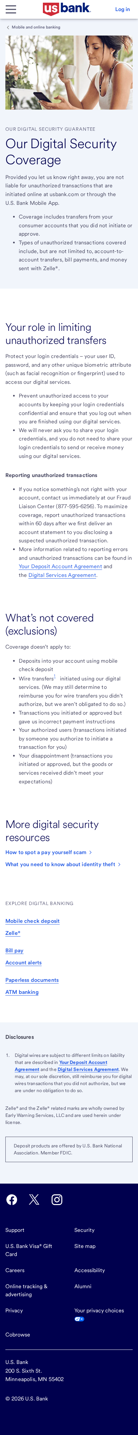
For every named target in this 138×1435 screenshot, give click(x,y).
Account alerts (23, 962)
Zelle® (12, 933)
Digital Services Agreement (62, 575)
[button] (123, 9)
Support (14, 1230)
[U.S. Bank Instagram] (57, 1199)
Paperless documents (32, 980)
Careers (14, 1270)
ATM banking (22, 992)
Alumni (82, 1286)
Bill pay (14, 950)
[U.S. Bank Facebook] (11, 1199)
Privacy (14, 1310)
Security (84, 1230)
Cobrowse (17, 1334)
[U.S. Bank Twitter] (34, 1199)
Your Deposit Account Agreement (60, 566)
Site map (84, 1246)
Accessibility (89, 1270)
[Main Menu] (11, 9)
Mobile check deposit (32, 921)
